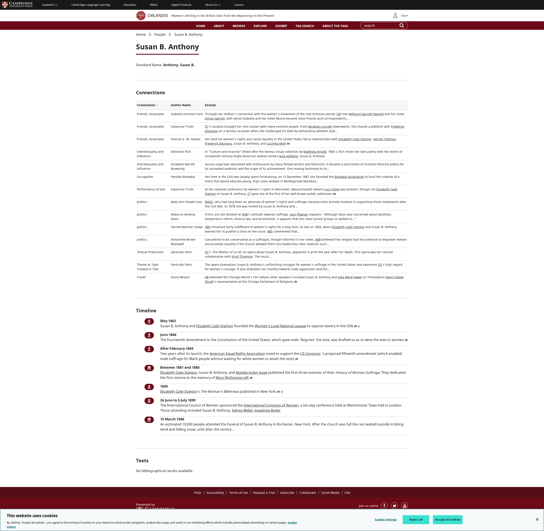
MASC (209, 202)
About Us (211, 5)
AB (207, 277)
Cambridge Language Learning (90, 5)
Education (130, 5)
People (160, 34)
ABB (318, 239)
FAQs (197, 493)
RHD (245, 214)
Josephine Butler (267, 410)
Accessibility (215, 493)
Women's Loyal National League (280, 326)
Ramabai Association (349, 177)
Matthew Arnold (314, 152)
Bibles (154, 5)
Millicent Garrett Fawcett (366, 114)
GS (207, 252)
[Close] (537, 519)
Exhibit (281, 26)
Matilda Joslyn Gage (251, 372)
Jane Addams (288, 156)
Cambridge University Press (17, 4)
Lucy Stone (332, 189)
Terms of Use (238, 493)
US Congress (310, 353)
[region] (272, 520)
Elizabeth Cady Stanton (355, 139)
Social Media (330, 493)
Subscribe (287, 493)
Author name (181, 105)
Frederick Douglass (218, 143)
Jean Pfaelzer (299, 214)
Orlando (157, 15)
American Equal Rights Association (237, 353)
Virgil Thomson (242, 256)
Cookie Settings (386, 519)
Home (200, 26)
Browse (239, 26)
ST (206, 126)
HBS (208, 227)
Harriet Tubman (384, 139)
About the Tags (335, 26)
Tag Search (305, 26)
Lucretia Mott (276, 143)
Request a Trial (264, 493)
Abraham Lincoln (320, 126)
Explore (260, 26)
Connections (153, 105)
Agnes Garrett (215, 118)
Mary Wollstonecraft (232, 377)
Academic (48, 5)
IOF (339, 114)
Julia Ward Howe (349, 277)
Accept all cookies (447, 519)
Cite (347, 493)
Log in (404, 15)
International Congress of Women (271, 405)
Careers (239, 5)
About (219, 26)
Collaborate (308, 493)
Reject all (415, 519)
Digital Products (181, 5)
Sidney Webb (242, 410)
